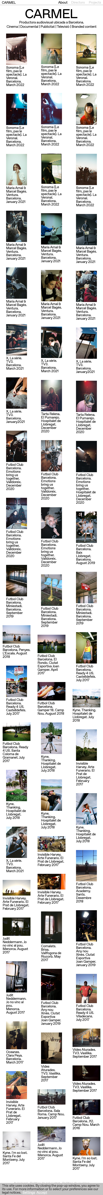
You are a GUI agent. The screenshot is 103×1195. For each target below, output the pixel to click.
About (62, 2)
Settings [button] (29, 1192)
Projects (95, 2)
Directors (78, 2)
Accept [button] (41, 1192)
